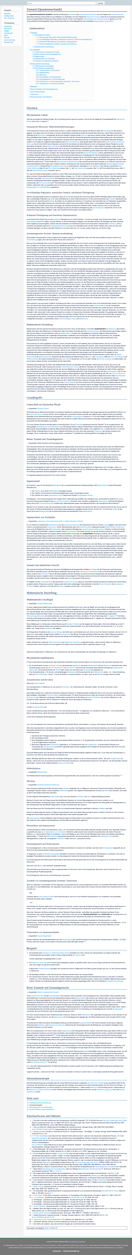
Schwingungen (32, 221)
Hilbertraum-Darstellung (73, 642)
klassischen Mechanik (71, 525)
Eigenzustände (53, 146)
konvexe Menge (56, 632)
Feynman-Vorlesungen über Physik (115, 1120)
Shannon (49, 1089)
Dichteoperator (121, 375)
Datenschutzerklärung (71, 1251)
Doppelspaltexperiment (59, 226)
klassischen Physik (93, 17)
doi (33, 1129)
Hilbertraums (95, 1175)
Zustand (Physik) (43, 408)
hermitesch (80, 796)
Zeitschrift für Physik (111, 1191)
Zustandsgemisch (99, 207)
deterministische (62, 161)
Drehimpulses (48, 747)
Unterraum (61, 763)
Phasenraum (51, 527)
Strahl (68, 763)
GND (46, 1228)
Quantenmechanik (117, 14)
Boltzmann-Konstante (36, 1089)
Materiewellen (71, 531)
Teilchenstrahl (62, 1153)
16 (38, 836)
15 (121, 775)
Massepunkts (53, 525)
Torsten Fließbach (39, 1206)
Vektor (57, 670)
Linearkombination (93, 331)
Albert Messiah (83, 1169)
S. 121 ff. (57, 1171)
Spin (90, 166)
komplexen (101, 529)
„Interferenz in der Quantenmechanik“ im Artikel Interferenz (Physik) (60, 521)
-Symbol (87, 670)
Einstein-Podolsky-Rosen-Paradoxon (41, 1109)
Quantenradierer (99, 305)
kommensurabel (44, 183)
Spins (52, 201)
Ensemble (78, 424)
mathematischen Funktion (70, 367)
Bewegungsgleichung (114, 164)
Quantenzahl (54, 744)
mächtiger (93, 569)
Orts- (90, 357)
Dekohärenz (83, 318)
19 (85, 941)
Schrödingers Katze (69, 318)
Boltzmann (93, 1087)
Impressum (57, 1251)
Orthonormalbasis (53, 695)
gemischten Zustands (104, 359)
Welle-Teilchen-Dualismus (114, 527)
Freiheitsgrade (108, 131)
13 (74, 667)
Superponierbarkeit (85, 1023)
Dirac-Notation (40, 683)
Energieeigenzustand (85, 495)
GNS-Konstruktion (55, 642)
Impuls (106, 525)
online (79, 1151)
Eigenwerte (105, 790)
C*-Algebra (111, 616)
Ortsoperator (101, 1180)
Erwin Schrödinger (117, 357)
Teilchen (38, 491)
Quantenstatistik (69, 382)
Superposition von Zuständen (55, 832)
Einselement (48, 628)
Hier (25, 1245)
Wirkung (60, 586)
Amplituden (60, 838)
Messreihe (46, 1162)
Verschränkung (32, 239)
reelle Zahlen (55, 796)
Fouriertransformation (46, 503)
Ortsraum (78, 955)
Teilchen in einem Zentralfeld (41, 962)
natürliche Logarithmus (105, 1089)
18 (40, 916)
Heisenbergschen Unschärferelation (107, 1166)
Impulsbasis (99, 357)
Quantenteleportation (44, 936)
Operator (66, 788)
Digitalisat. (47, 1193)
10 (116, 615)
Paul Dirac (69, 668)
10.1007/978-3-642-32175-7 (43, 1217)
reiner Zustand (66, 359)
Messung (84, 135)
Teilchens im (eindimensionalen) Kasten (56, 953)
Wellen (42, 221)
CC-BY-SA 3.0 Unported (77, 1241)
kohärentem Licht (106, 836)
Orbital (114, 509)
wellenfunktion (86, 511)
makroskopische (77, 416)
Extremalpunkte (65, 634)
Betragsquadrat (44, 511)
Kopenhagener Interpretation (103, 21)
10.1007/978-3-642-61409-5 (43, 1129)
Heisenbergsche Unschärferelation (38, 187)
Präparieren (98, 431)
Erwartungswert (112, 371)
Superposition (56, 529)
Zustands (72, 14)
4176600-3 (52, 1228)
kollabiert (102, 808)
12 (62, 667)
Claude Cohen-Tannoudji (41, 1213)
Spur (41, 865)
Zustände (46, 896)
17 (38, 916)
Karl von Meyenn (37, 1145)
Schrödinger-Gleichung (58, 166)
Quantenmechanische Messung (48, 785)
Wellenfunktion (66, 333)
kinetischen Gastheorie (39, 1138)
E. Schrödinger (38, 1197)
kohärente (56, 219)
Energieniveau (92, 744)
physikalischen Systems (88, 14)
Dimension (44, 574)
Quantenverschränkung (115, 981)
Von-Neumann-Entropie (96, 1083)
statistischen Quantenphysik (89, 571)
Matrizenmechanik (45, 357)
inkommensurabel (48, 178)
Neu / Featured (9, 18)
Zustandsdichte (46, 582)
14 (53, 674)
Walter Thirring (38, 1186)
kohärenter (53, 836)
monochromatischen (63, 501)
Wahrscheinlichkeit (71, 142)
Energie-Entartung (44, 968)
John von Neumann (118, 373)
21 (47, 1062)
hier (17, 1245)
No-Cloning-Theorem (38, 1062)
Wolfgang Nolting (39, 1131)
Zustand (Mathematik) (44, 603)
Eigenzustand (102, 485)
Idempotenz (58, 1017)
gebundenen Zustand (56, 495)
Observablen (80, 998)
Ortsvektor (65, 687)
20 (54, 1034)
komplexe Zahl (115, 758)
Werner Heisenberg (54, 668)
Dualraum (32, 697)
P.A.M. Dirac (37, 1195)
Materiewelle (71, 672)
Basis (70, 578)
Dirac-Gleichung (53, 168)
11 (68, 620)
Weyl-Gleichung (79, 168)
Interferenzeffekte (86, 527)
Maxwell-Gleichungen (40, 170)
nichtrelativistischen (33, 166)
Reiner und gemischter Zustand (48, 992)
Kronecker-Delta (38, 707)
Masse (97, 166)
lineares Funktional (73, 624)
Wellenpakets (103, 501)
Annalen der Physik (77, 1197)
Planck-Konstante (105, 584)
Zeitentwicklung (73, 161)
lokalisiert (55, 491)
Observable (64, 790)
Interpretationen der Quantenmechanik (96, 19)
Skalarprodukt (93, 665)
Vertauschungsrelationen (35, 616)
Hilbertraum (112, 329)
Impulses (112, 199)
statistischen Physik (70, 582)
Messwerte (41, 135)
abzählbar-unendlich (55, 665)
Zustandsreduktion (90, 153)
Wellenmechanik (32, 359)
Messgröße (57, 485)
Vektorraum (77, 665)
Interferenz (112, 223)
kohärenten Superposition (51, 854)
